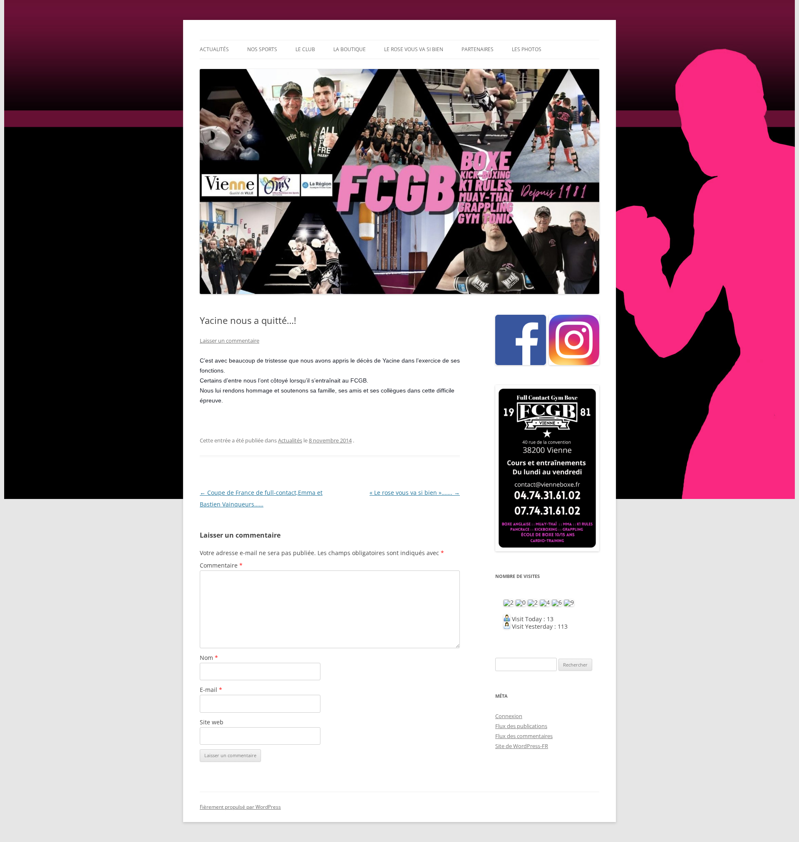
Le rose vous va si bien (413, 49)
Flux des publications (521, 726)
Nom (209, 658)
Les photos (526, 49)
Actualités (214, 49)
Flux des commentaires (524, 736)
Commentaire (221, 565)
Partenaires (478, 49)
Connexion (508, 716)
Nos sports (262, 49)
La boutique (349, 49)
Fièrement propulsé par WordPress (240, 806)
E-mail (211, 690)
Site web (211, 722)
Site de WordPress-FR (521, 746)
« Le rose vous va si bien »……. (415, 492)
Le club (305, 49)
